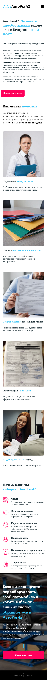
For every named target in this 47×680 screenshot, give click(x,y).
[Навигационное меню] (42, 6)
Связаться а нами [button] (12, 93)
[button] (23, 652)
